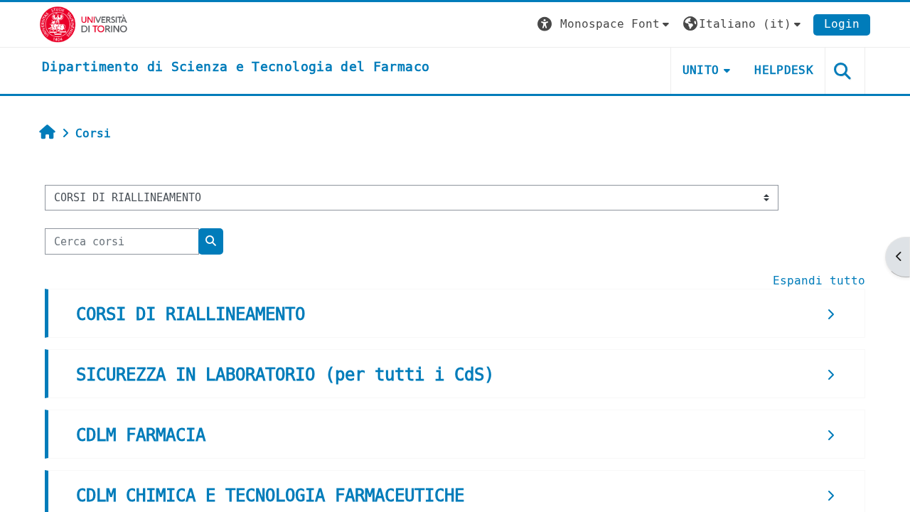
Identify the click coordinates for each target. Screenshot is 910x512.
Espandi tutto (819, 280)
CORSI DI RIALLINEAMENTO (190, 314)
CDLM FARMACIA (140, 435)
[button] (605, 25)
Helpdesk (783, 70)
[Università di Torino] (83, 24)
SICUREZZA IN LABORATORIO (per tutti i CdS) (285, 375)
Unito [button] (700, 70)
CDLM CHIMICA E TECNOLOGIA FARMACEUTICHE (270, 496)
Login (842, 24)
